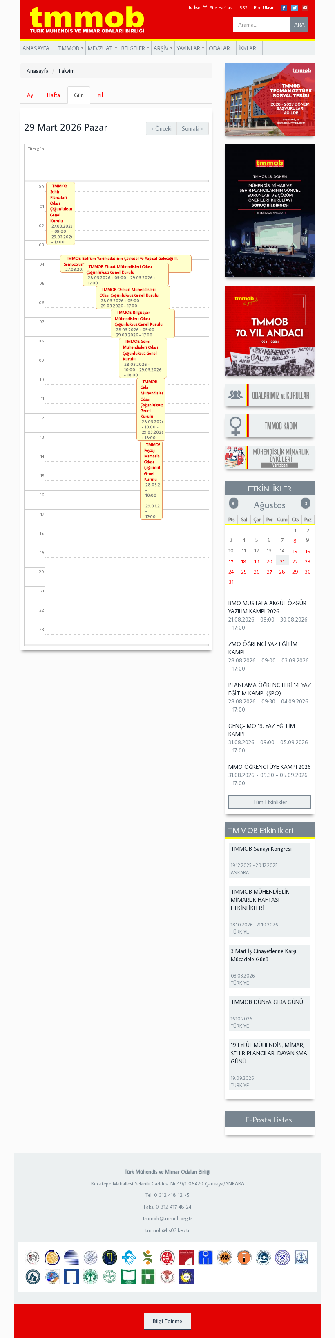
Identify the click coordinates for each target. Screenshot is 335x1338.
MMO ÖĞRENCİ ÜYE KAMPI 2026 (269, 766)
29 (295, 571)
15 (295, 551)
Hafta (53, 95)
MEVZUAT (99, 48)
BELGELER (132, 48)
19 (256, 561)
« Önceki (161, 128)
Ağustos (270, 504)
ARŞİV (160, 48)
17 (231, 561)
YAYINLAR (187, 48)
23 (307, 561)
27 (269, 571)
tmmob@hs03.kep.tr (167, 1230)
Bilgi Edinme (167, 1321)
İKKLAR (247, 48)
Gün (82, 97)
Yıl (100, 95)
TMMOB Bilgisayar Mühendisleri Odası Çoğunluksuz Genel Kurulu (139, 318)
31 (231, 582)
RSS (243, 7)
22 (295, 561)
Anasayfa (38, 70)
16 (307, 551)
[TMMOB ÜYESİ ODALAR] (270, 395)
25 (244, 571)
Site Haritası (221, 7)
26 (257, 571)
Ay (30, 95)
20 (269, 561)
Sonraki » (192, 128)
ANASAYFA (35, 48)
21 (282, 561)
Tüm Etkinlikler (270, 802)
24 (231, 571)
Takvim (66, 70)
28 (282, 571)
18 (243, 561)
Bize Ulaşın (264, 7)
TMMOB (67, 48)
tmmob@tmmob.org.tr (167, 1218)
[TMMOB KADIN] (270, 425)
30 (308, 571)
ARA (299, 24)
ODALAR (219, 48)
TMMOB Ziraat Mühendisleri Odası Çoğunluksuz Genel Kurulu (119, 269)
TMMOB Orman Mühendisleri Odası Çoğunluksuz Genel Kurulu (129, 292)
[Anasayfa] (90, 19)
